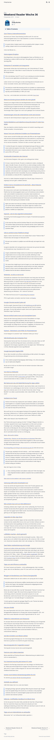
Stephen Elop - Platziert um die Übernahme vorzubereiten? (19, 438)
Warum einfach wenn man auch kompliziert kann (20, 316)
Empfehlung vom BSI (30, 305)
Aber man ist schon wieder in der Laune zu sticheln (17, 478)
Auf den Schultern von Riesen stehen (16, 636)
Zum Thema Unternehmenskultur (15, 34)
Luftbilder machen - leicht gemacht (15, 534)
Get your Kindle (9, 607)
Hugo (45, 736)
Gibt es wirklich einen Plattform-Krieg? (16, 233)
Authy (28, 556)
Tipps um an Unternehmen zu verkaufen (17, 712)
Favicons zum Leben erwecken (14, 652)
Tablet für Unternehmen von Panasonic (16, 619)
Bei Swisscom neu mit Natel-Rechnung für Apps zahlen (21, 383)
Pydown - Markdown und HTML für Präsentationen (20, 331)
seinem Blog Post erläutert (27, 294)
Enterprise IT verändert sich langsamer (16, 65)
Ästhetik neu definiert (11, 682)
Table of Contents (12, 29)
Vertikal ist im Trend (10, 398)
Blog (5, 12)
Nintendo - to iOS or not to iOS (14, 275)
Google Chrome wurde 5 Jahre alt (15, 302)
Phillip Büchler (8, 2)
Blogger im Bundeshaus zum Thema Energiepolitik (20, 576)
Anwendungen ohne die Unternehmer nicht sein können (22, 115)
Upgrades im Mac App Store (13, 517)
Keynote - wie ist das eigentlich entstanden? (18, 214)
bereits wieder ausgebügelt (30, 554)
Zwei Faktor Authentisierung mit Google (17, 545)
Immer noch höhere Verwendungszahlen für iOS (19, 675)
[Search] (46, 2)
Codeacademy (22, 377)
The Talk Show (28, 281)
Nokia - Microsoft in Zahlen (11, 435)
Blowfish (48, 736)
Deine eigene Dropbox (11, 54)
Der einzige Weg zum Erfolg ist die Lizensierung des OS (18, 448)
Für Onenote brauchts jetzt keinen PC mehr (18, 662)
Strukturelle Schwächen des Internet (16, 156)
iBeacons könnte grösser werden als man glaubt (19, 100)
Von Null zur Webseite (11, 372)
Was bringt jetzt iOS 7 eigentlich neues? (16, 645)
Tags (5, 734)
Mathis (34, 298)
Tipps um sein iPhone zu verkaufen (15, 564)
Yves (5, 390)
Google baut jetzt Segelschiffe (13, 351)
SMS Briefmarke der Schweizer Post (15, 338)
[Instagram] (14, 24)
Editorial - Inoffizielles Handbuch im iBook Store (19, 699)
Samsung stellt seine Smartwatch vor (16, 483)
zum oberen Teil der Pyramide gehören (20, 677)
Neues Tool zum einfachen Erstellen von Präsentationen (22, 133)
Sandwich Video (11, 558)
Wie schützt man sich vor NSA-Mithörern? (17, 504)
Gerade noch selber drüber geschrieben (14, 548)
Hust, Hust (36, 95)
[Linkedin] (12, 24)
